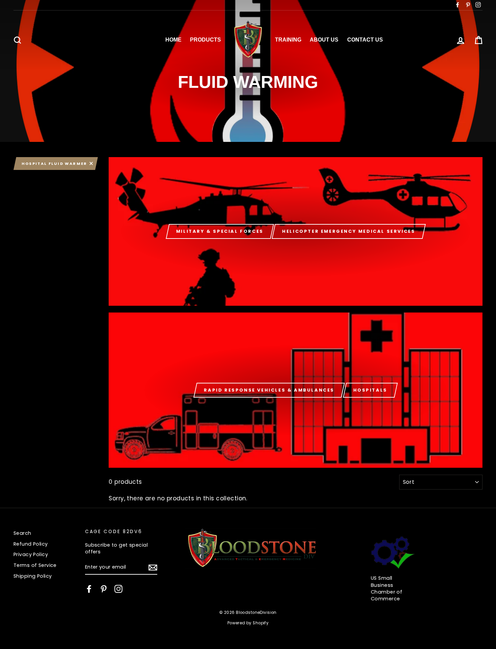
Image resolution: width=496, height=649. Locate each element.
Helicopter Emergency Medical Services (348, 231)
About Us (324, 40)
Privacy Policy (30, 554)
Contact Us (365, 40)
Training (288, 40)
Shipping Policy (32, 576)
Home (173, 40)
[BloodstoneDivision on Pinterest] (104, 589)
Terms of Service (35, 565)
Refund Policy (30, 544)
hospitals (370, 390)
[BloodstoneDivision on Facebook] (89, 589)
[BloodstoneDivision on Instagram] (118, 589)
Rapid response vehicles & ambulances (269, 390)
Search (22, 533)
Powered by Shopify (248, 623)
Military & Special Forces (220, 231)
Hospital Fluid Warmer (54, 163)
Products (205, 40)
